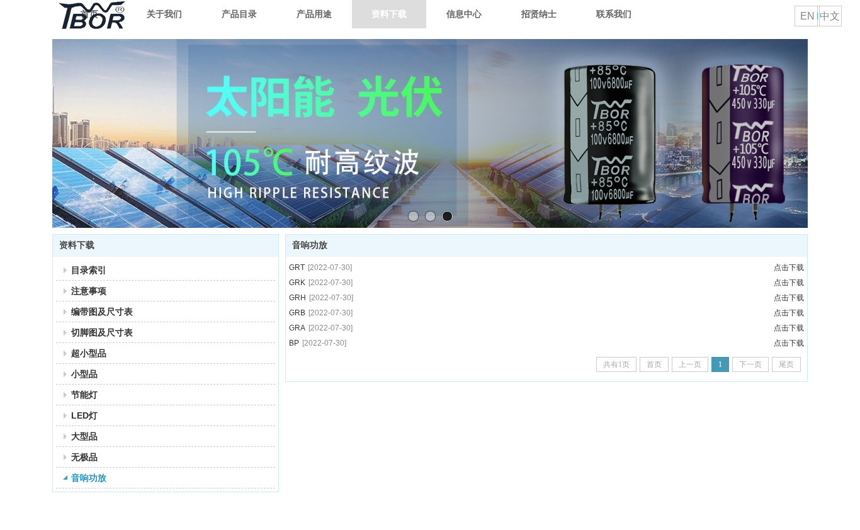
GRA (321, 328)
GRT (320, 267)
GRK (321, 282)
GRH (321, 297)
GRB (321, 312)
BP (317, 343)
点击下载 (789, 267)
